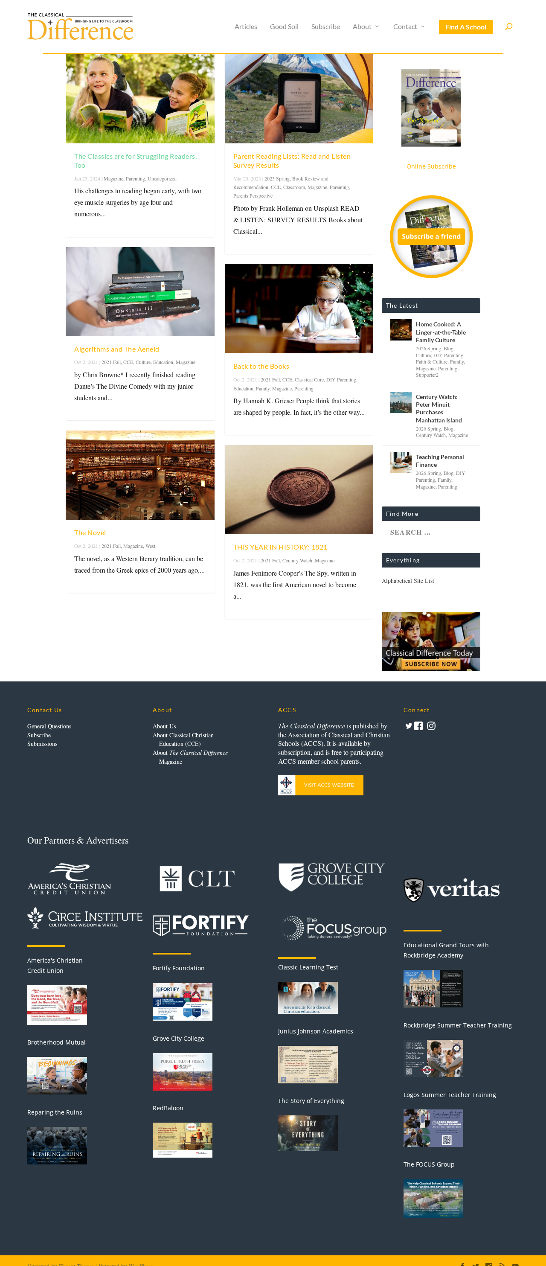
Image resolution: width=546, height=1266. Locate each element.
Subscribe (325, 26)
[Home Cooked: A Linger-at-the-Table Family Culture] (401, 330)
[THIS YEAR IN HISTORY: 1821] (299, 489)
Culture (143, 361)
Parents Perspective (253, 195)
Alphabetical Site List (408, 580)
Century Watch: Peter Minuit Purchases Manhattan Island (439, 408)
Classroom (294, 186)
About (362, 26)
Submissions (42, 743)
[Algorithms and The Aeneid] (140, 291)
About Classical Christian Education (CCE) (183, 739)
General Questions (49, 726)
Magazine (113, 178)
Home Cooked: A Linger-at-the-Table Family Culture (441, 331)
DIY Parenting (341, 379)
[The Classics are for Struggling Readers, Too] (140, 98)
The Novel (90, 532)
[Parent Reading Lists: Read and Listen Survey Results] (299, 98)
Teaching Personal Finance (440, 460)
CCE (128, 361)
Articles (246, 26)
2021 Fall (111, 361)
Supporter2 (427, 374)
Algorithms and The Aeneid (117, 349)
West (150, 545)
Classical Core (309, 379)
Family (263, 388)
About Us (164, 726)
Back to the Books (261, 366)
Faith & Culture (431, 361)
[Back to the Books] (299, 308)
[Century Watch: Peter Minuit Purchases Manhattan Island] (401, 402)
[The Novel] (140, 475)
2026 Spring (428, 348)
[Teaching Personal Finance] (401, 462)
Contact (405, 26)
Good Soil (284, 26)
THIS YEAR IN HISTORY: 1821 (280, 547)
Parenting (135, 178)
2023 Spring (277, 178)
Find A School (465, 27)
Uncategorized (162, 178)
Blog (448, 348)
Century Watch (297, 560)
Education (163, 361)
